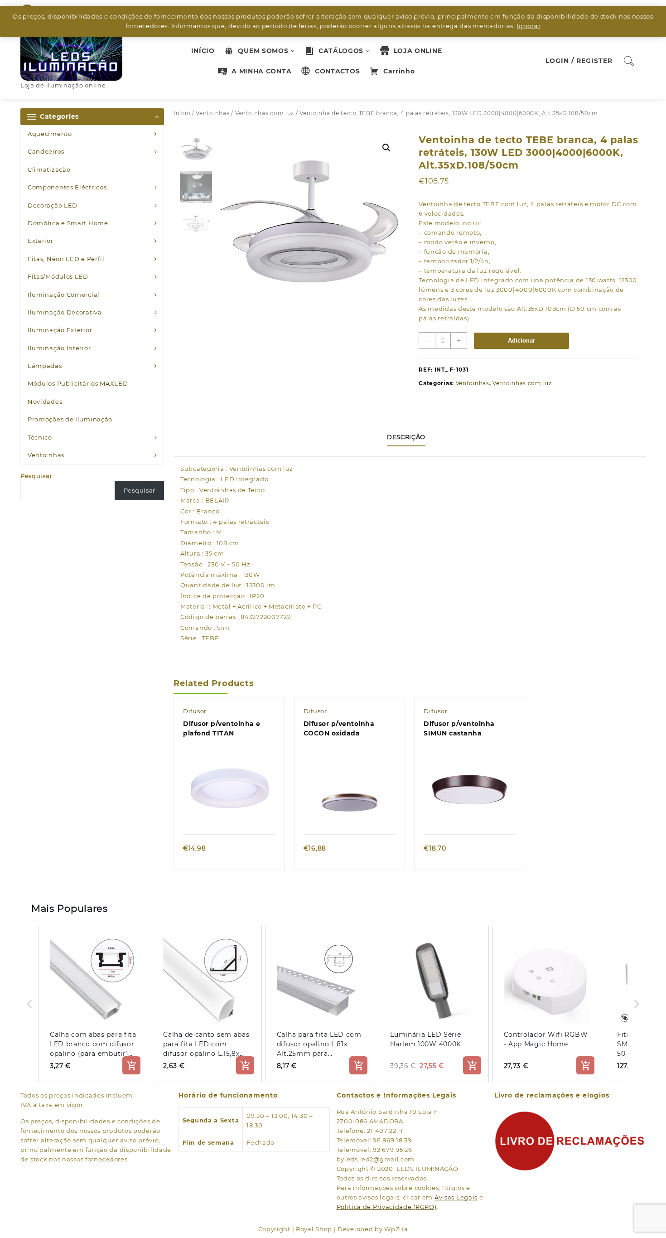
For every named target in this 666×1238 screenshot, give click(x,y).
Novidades (45, 401)
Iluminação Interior (59, 348)
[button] (386, 148)
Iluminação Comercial (64, 294)
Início (182, 113)
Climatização (49, 169)
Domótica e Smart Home (68, 223)
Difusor (195, 711)
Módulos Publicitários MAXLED (78, 383)
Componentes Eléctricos (67, 187)
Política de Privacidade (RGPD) (387, 1206)
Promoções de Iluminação (70, 419)
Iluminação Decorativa (65, 312)
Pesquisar (36, 475)
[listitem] (93, 1004)
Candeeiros (46, 151)
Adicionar (521, 340)
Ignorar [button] (528, 25)
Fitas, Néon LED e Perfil (66, 258)
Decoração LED (52, 205)
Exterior (40, 240)
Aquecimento (50, 133)
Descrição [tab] (406, 436)
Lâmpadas (45, 365)
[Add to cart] (131, 1065)
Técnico (40, 437)
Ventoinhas (46, 455)
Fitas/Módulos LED (58, 276)
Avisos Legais (456, 1197)
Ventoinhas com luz (264, 113)
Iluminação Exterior (60, 330)
